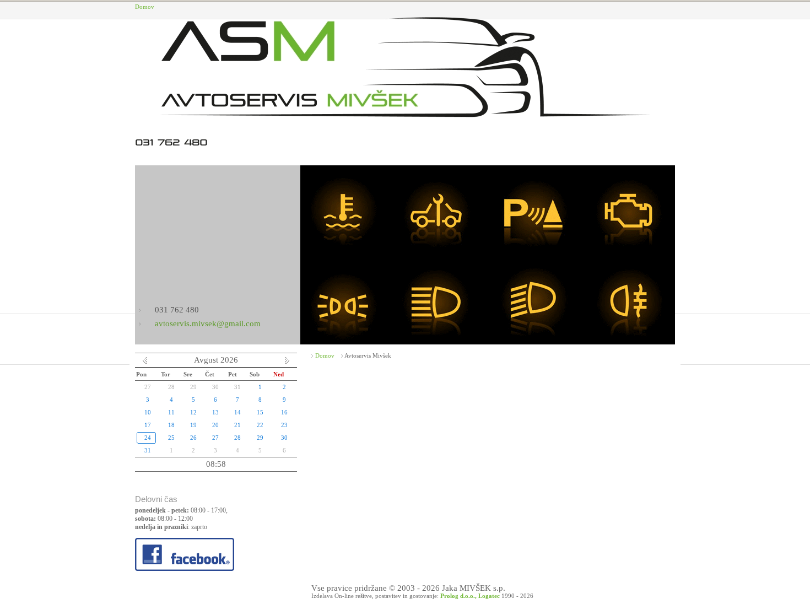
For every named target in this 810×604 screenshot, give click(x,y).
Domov (144, 7)
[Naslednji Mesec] (287, 362)
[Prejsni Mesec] (145, 362)
